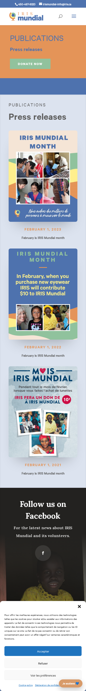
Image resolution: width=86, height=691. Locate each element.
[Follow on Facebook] (43, 553)
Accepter (43, 651)
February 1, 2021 (43, 464)
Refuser (43, 663)
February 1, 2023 (43, 229)
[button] (79, 606)
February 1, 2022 (43, 346)
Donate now (30, 64)
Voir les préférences (43, 675)
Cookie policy (26, 685)
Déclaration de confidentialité (50, 685)
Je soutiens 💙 (70, 683)
